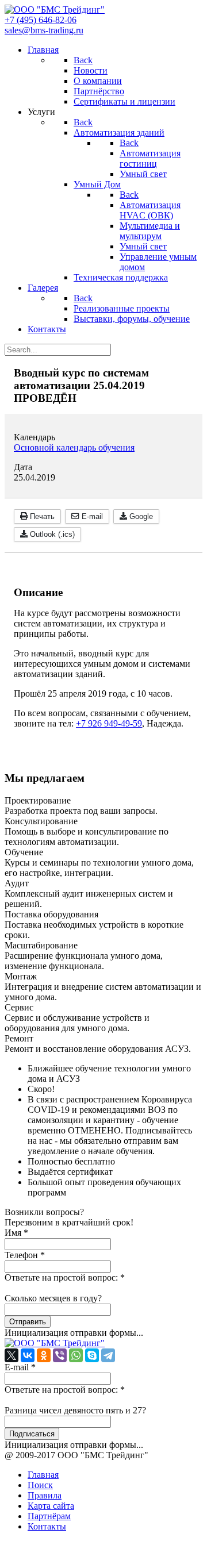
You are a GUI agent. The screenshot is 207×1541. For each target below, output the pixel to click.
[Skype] (92, 1355)
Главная (43, 1474)
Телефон (25, 1255)
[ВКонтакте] (27, 1355)
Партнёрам (49, 1516)
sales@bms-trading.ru (44, 30)
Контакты (47, 1526)
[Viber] (60, 1355)
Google (140, 516)
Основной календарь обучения (74, 447)
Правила (45, 1495)
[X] (11, 1355)
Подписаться (32, 1433)
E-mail (91, 516)
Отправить (27, 1321)
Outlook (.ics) (51, 534)
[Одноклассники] (44, 1355)
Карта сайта (51, 1506)
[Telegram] (108, 1355)
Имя (16, 1233)
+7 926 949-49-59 (109, 723)
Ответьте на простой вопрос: (65, 1277)
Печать (41, 516)
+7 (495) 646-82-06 (40, 20)
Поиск (40, 1485)
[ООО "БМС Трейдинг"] (55, 9)
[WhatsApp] (76, 1355)
